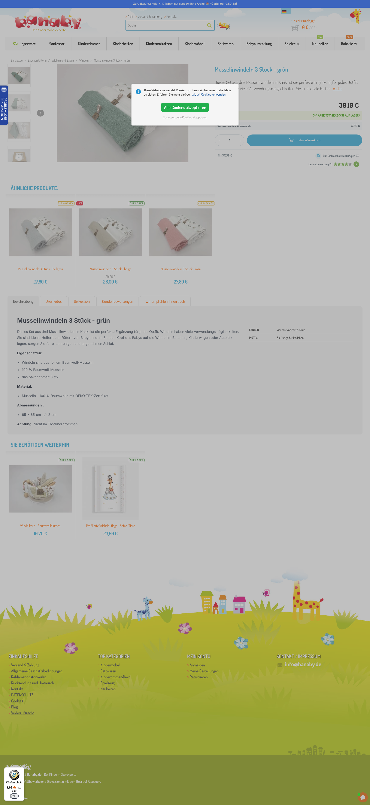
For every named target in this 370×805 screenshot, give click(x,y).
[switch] (14, 796)
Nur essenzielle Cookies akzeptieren (185, 117)
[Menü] (21, 770)
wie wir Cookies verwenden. (209, 94)
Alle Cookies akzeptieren (185, 107)
